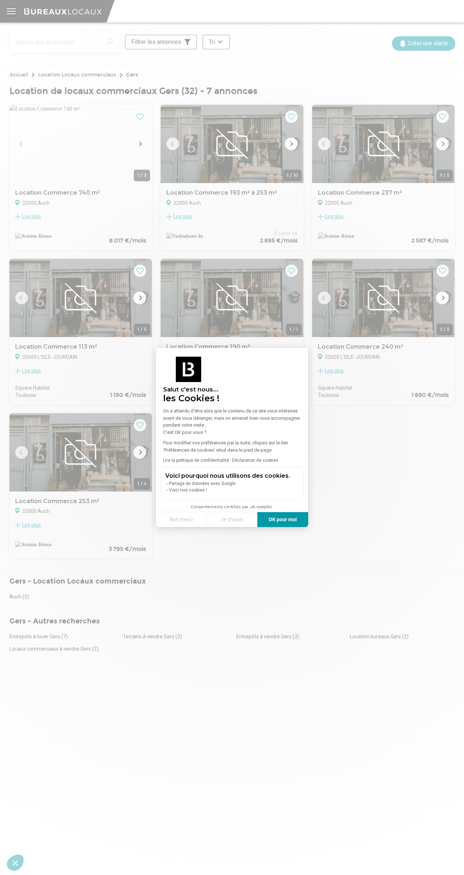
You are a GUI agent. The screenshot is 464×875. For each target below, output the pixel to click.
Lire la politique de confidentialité (196, 460)
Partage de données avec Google (202, 483)
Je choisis (232, 519)
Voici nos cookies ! (188, 490)
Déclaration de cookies (255, 460)
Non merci (181, 519)
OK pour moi (283, 519)
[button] (15, 862)
